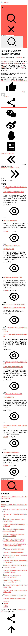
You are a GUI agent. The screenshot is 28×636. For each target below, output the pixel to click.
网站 (16, 63)
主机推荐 (5, 9)
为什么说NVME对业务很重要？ (11, 452)
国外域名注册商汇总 (8, 249)
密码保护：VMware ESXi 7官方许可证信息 (14, 307)
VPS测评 (5, 7)
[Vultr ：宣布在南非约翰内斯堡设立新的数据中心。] (15, 329)
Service (10, 61)
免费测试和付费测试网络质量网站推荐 (13, 367)
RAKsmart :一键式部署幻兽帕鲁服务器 (13, 552)
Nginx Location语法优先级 (10, 220)
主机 (22, 67)
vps (6, 68)
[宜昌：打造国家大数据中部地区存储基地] (14, 187)
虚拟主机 (5, 63)
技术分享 (5, 10)
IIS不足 (3, 61)
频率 (3, 67)
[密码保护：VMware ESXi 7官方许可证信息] (12, 304)
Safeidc (2, 57)
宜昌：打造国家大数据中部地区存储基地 (13, 192)
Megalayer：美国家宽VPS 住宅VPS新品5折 (14, 598)
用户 (18, 63)
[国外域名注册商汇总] (9, 245)
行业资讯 (19, 57)
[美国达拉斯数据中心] (9, 394)
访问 (24, 63)
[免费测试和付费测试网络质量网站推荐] (13, 362)
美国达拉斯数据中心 (8, 397)
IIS (8, 63)
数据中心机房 (18, 394)
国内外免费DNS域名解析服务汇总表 (12, 277)
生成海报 (24, 107)
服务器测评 (6, 5)
